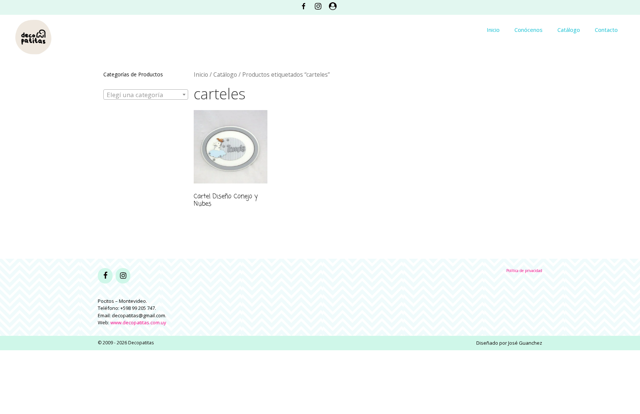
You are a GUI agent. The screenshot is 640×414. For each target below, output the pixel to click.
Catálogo (568, 29)
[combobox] (145, 94)
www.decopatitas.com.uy (138, 322)
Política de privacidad (524, 270)
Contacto (606, 29)
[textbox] (146, 95)
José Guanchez (525, 343)
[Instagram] (123, 276)
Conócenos (528, 29)
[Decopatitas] (33, 36)
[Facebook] (105, 276)
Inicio (493, 29)
